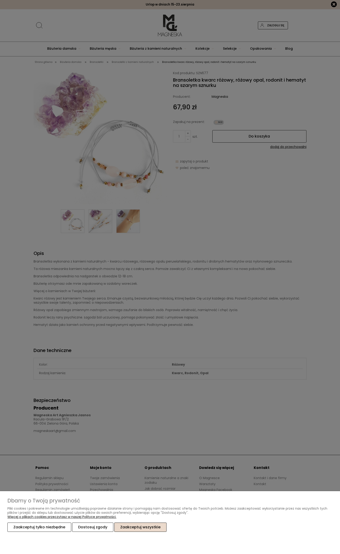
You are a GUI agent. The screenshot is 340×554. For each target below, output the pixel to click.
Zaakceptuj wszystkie (140, 527)
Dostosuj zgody (92, 527)
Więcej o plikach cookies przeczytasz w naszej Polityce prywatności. (61, 516)
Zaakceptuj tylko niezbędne (39, 527)
